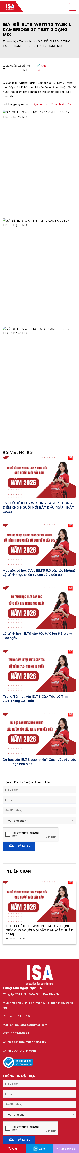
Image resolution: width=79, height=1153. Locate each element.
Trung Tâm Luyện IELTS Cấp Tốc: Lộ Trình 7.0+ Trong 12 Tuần (36, 698)
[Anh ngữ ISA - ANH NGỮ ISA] (13, 6)
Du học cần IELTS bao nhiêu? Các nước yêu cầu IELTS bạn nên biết (39, 761)
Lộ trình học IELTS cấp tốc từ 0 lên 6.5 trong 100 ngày (37, 635)
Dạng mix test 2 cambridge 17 (52, 104)
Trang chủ (9, 41)
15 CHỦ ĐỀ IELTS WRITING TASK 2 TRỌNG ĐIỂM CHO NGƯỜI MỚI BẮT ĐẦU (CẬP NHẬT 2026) (38, 507)
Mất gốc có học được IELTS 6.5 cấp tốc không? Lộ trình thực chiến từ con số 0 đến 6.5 (39, 572)
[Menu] (72, 7)
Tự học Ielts (27, 41)
